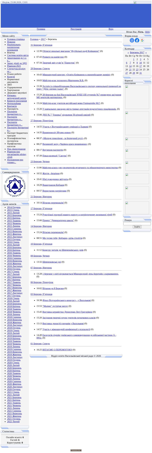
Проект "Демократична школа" (58, 220)
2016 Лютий (13, 245)
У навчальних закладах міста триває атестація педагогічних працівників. (79, 109)
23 (137, 69)
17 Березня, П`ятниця (41, 208)
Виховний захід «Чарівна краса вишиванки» (65, 144)
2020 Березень (14, 368)
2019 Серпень (14, 349)
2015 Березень (14, 215)
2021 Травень (14, 403)
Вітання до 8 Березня (53, 288)
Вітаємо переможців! (53, 202)
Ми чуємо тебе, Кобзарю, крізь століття (62, 238)
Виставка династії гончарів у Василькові (63, 323)
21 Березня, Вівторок (41, 196)
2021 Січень (13, 392)
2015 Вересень (14, 231)
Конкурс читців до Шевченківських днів (62, 250)
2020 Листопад (14, 386)
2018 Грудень (13, 328)
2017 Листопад (14, 293)
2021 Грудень (13, 419)
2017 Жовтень (14, 290)
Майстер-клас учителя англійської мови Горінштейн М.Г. (71, 103)
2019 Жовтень (14, 354)
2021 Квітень (13, 400)
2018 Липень (13, 314)
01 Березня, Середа (40, 343)
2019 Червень (14, 344)
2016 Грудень (13, 269)
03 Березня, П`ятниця (41, 294)
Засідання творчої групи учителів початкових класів (69, 317)
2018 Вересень (14, 320)
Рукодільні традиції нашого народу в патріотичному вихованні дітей (77, 214)
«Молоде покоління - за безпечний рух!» (63, 138)
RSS (147, 32)
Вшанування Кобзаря (53, 185)
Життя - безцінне (51, 173)
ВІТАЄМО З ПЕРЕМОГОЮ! (57, 349)
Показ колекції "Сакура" (54, 155)
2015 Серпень (14, 228)
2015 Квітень (13, 218)
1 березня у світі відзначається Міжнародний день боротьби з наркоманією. (80, 274)
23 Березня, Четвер (40, 161)
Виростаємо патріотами (54, 191)
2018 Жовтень (14, 322)
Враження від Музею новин (56, 132)
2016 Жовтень (14, 263)
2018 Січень (13, 298)
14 (130, 66)
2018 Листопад (14, 325)
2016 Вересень (14, 261)
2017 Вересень (14, 287)
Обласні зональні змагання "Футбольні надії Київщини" (70, 51)
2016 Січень (13, 242)
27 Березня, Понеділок (42, 120)
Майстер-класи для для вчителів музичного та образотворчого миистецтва (80, 167)
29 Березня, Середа (40, 68)
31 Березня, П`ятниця (41, 45)
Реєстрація (76, 29)
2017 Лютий (13, 274)
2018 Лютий (13, 301)
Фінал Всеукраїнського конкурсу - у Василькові (66, 300)
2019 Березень (14, 336)
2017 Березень (14, 277)
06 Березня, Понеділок (42, 282)
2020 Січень (13, 362)
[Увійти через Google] (142, 40)
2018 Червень (14, 311)
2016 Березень (14, 247)
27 (126, 73)
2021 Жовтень (14, 416)
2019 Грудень (13, 360)
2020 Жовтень (14, 384)
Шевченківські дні (51, 262)
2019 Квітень (13, 338)
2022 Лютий (13, 421)
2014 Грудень (13, 207)
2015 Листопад (14, 237)
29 (134, 73)
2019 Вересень (14, 352)
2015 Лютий (13, 212)
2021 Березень (14, 397)
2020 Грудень (13, 389)
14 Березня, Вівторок (41, 226)
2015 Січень (13, 210)
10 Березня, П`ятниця (41, 244)
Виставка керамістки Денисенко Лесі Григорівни (67, 312)
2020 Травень (14, 373)
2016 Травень (14, 253)
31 (140, 73)
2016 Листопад (14, 266)
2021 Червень (14, 405)
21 (130, 69)
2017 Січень (13, 271)
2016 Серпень (14, 258)
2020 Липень (13, 378)
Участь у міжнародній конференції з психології (66, 329)
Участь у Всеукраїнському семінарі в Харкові (65, 126)
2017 (43, 39)
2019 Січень (13, 330)
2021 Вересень (14, 413)
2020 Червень (14, 376)
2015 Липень (13, 226)
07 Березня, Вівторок (41, 267)
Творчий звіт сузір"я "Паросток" (58, 62)
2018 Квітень (13, 306)
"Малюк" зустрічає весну (55, 306)
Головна (41, 29)
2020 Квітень (13, 370)
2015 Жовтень (14, 234)
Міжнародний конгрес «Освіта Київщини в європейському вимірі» (76, 74)
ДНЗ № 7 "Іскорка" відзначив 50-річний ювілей (66, 115)
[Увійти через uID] (132, 40)
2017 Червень (14, 285)
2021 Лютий (13, 394)
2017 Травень (14, 282)
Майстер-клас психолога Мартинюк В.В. (63, 80)
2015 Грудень (13, 239)
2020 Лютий (13, 365)
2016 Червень (14, 255)
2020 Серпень (14, 381)
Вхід (111, 29)
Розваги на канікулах (53, 57)
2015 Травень (14, 220)
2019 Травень (14, 341)
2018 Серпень (14, 317)
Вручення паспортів (52, 150)
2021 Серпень (14, 411)
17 (140, 66)
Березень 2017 (137, 52)
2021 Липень (13, 408)
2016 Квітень (13, 250)
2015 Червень (14, 223)
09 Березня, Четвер (40, 256)
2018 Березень (14, 303)
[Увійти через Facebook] (137, 40)
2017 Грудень (13, 295)
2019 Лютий (13, 333)
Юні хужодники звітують (55, 179)
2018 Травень (14, 309)
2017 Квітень (13, 279)
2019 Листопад (14, 357)
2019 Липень (13, 346)
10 (140, 62)
